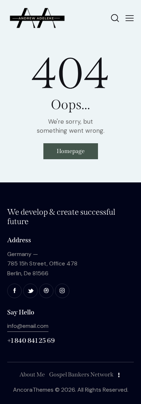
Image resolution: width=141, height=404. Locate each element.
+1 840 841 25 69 (31, 341)
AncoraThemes (33, 389)
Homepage (71, 151)
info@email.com (27, 326)
